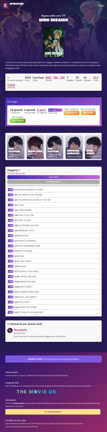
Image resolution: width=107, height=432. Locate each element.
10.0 (95, 77)
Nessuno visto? (54, 181)
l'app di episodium (18, 426)
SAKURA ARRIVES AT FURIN (28, 189)
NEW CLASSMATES (25, 240)
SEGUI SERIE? (18, 120)
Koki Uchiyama (14, 150)
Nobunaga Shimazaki (73, 152)
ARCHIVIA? (88, 112)
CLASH (19, 205)
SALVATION (21, 302)
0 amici (41, 110)
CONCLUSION (22, 261)
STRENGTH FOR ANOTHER (28, 312)
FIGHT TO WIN (22, 220)
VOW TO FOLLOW (24, 215)
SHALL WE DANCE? (25, 296)
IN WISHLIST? (71, 112)
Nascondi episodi (16, 173)
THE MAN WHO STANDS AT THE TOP (32, 199)
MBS (48, 77)
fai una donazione (53, 411)
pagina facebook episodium (73, 423)
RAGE (19, 256)
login (14, 101)
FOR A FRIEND (23, 250)
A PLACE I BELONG (25, 276)
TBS (55, 77)
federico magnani (19, 375)
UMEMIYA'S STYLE (24, 230)
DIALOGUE (21, 235)
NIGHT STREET (23, 286)
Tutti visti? (53, 177)
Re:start (20, 266)
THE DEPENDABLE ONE (27, 245)
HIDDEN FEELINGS (25, 281)
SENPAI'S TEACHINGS (26, 271)
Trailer (11, 85)
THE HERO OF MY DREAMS (28, 194)
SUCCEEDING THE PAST (26, 225)
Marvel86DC (20, 330)
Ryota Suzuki (90, 152)
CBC (62, 77)
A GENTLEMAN (22, 210)
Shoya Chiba (35, 151)
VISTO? (10, 190)
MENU (101, 5)
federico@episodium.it (40, 423)
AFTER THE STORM (25, 307)
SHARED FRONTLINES (26, 291)
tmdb (54, 385)
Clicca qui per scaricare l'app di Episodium (53, 359)
